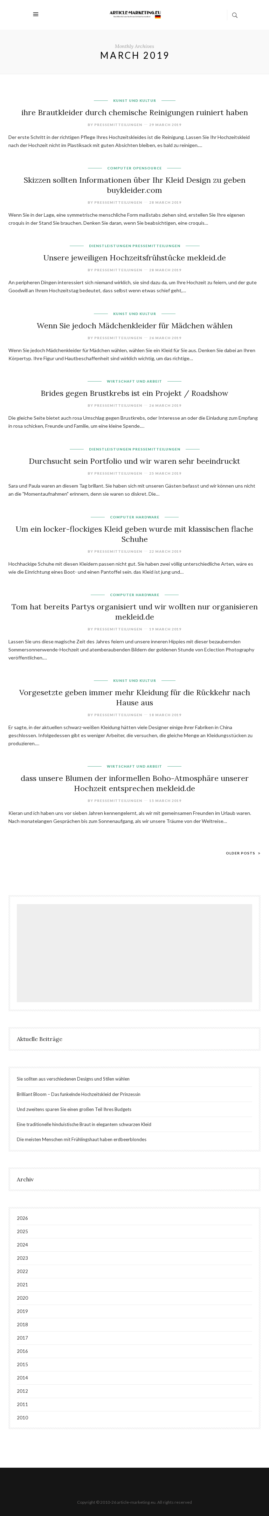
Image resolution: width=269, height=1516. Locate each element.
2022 (22, 1271)
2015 (22, 1364)
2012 (22, 1391)
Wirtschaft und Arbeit (134, 381)
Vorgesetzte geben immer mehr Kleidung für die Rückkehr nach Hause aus (134, 697)
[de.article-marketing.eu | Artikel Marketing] (135, 14)
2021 (22, 1284)
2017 (22, 1338)
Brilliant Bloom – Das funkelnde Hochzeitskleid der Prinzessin (78, 1094)
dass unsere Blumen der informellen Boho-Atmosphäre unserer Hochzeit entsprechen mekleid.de (135, 783)
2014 (22, 1378)
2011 (22, 1404)
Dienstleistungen (110, 246)
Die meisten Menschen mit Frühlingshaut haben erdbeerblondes (81, 1139)
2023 (22, 1258)
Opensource (147, 168)
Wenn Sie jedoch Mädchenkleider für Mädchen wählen (135, 325)
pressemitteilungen (118, 125)
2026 (22, 1218)
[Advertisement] (136, 954)
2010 (22, 1417)
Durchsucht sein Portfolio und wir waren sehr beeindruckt (134, 461)
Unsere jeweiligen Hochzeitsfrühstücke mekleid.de (134, 258)
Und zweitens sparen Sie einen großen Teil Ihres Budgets (74, 1109)
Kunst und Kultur (134, 100)
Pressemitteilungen (156, 246)
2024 (22, 1245)
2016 (22, 1351)
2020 (22, 1298)
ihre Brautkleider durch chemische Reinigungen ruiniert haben (134, 112)
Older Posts (241, 853)
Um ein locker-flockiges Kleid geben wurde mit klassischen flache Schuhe (134, 534)
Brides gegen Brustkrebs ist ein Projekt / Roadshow (134, 393)
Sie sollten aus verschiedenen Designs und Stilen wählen (73, 1079)
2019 (22, 1311)
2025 (22, 1231)
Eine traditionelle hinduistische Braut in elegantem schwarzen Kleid (84, 1124)
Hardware (147, 517)
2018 (22, 1324)
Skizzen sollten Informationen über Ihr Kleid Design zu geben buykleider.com (135, 185)
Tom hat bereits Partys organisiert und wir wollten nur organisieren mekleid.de (135, 612)
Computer (119, 168)
